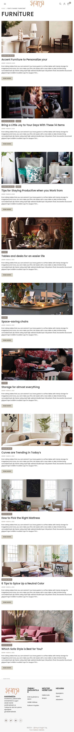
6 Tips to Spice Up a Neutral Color (22, 583)
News (18, 121)
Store (4, 252)
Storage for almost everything (20, 387)
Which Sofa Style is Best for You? (22, 649)
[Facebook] (6, 720)
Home (3, 8)
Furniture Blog (8, 55)
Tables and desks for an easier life (23, 256)
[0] (68, 4)
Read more (7, 78)
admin (3, 63)
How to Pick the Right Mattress (20, 518)
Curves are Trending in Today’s (21, 452)
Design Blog (6, 448)
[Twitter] (11, 720)
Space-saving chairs (14, 321)
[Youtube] (15, 720)
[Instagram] (20, 720)
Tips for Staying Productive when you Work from (32, 190)
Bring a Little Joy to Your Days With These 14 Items (33, 125)
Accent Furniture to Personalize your (24, 59)
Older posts (6, 678)
